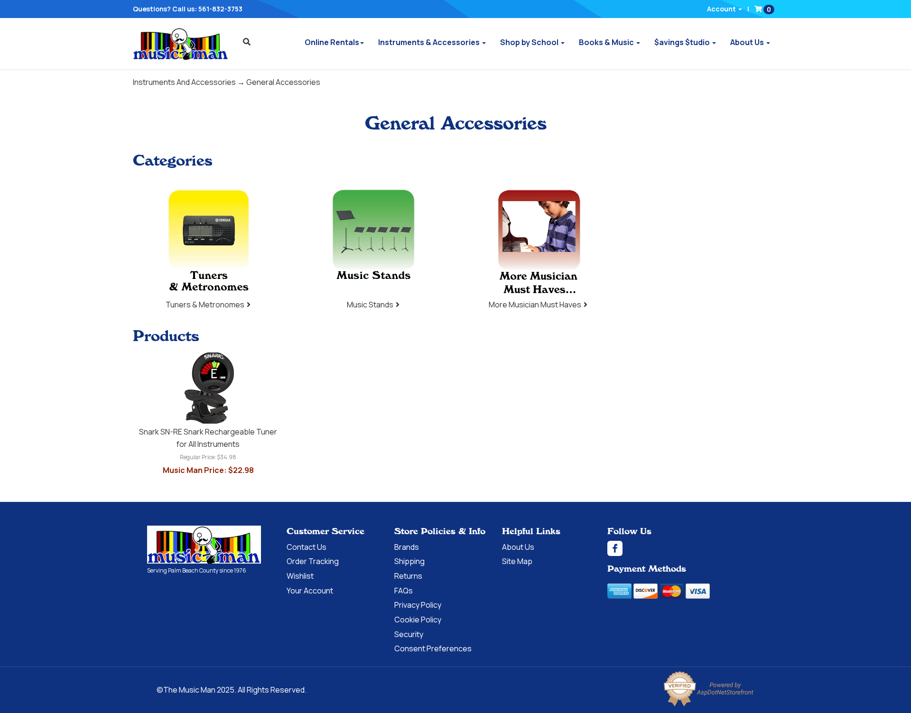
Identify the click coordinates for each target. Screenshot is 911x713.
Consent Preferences (433, 648)
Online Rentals (332, 42)
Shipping (409, 561)
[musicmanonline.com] (181, 43)
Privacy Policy (417, 605)
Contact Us (306, 547)
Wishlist (300, 576)
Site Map (517, 561)
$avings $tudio (682, 42)
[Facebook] (685, 548)
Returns (408, 576)
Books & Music (607, 42)
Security (408, 634)
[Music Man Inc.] (204, 545)
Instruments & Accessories (429, 42)
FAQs (403, 590)
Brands (406, 547)
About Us (747, 42)
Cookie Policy (417, 619)
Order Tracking (313, 561)
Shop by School (530, 42)
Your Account (310, 590)
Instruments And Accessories (184, 82)
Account (722, 8)
